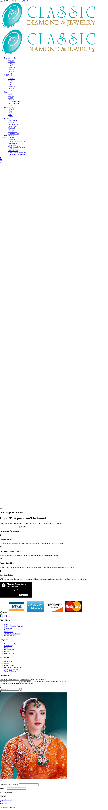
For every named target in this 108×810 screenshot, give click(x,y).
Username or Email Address (9, 784)
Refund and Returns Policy (13, 667)
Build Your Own (9, 135)
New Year (11, 130)
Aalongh (11, 109)
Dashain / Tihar (13, 124)
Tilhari (10, 117)
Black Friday (12, 120)
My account (8, 661)
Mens (10, 65)
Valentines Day (13, 134)
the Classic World (10, 137)
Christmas (11, 122)
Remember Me (7, 792)
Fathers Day (12, 126)
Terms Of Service (10, 671)
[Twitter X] (2, 616)
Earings (11, 64)
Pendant (11, 71)
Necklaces (11, 67)
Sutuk (10, 115)
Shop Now (27, 1)
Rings (10, 73)
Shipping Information (11, 669)
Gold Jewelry (8, 75)
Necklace (11, 113)
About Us (11, 139)
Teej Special (12, 132)
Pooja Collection (14, 103)
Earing (10, 98)
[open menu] (1, 162)
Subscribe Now (25, 681)
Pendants (11, 88)
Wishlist (6, 663)
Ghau (10, 111)
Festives (7, 118)
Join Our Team (13, 151)
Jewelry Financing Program (17, 141)
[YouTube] (6, 616)
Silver (6, 92)
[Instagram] (4, 616)
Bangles (11, 60)
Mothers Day (12, 128)
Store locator (12, 143)
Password (3, 788)
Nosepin (11, 69)
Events (6, 630)
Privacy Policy (9, 665)
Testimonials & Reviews (16, 147)
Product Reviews (14, 149)
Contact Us (12, 145)
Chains (10, 81)
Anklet (10, 94)
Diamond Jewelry (10, 58)
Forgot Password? (6, 800)
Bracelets (11, 62)
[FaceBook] (0, 616)
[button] (54, 162)
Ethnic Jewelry (9, 107)
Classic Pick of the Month (17, 153)
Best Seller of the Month (16, 154)
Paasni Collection (14, 101)
